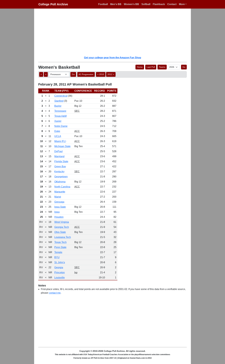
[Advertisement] (114, 32)
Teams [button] (162, 67)
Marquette (59, 191)
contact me (55, 293)
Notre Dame (61, 126)
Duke (57, 131)
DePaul (58, 151)
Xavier (57, 121)
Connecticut (60, 96)
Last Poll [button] (151, 67)
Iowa (57, 212)
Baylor (57, 106)
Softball (145, 4)
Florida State (61, 161)
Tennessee (60, 111)
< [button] (41, 74)
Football (103, 4)
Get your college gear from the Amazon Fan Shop (112, 57)
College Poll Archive (53, 4)
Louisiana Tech (62, 237)
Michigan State (62, 146)
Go (183, 67)
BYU (57, 257)
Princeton (59, 272)
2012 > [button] (110, 74)
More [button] (182, 4)
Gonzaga (59, 202)
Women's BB (131, 4)
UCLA (57, 136)
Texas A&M (60, 116)
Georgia (58, 267)
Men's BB (115, 4)
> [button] (45, 74)
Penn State (60, 247)
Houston (59, 217)
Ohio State (60, 232)
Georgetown (61, 176)
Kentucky (59, 171)
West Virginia (61, 222)
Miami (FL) (60, 141)
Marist (57, 196)
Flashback (159, 4)
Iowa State (60, 207)
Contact (171, 4)
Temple (58, 252)
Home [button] (140, 67)
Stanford (59, 101)
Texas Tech (60, 242)
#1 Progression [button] (86, 74)
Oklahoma (60, 181)
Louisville (59, 277)
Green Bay (60, 166)
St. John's (59, 262)
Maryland (59, 156)
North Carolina (62, 186)
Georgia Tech (61, 227)
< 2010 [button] (100, 74)
